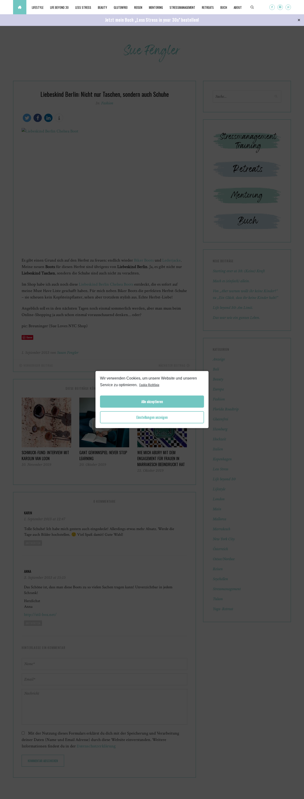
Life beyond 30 (59, 7)
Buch (223, 7)
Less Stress (83, 7)
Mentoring (156, 7)
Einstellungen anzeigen (152, 417)
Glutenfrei (121, 7)
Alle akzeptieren (152, 401)
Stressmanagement (182, 7)
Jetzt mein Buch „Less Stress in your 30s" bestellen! (152, 20)
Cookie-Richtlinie (149, 384)
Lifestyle (37, 7)
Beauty (102, 7)
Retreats (208, 7)
